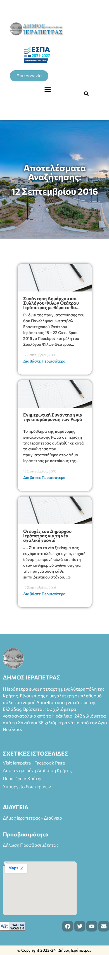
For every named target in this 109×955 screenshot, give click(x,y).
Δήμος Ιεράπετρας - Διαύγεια (32, 817)
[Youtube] (91, 926)
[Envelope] (103, 926)
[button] (47, 89)
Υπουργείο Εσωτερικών (27, 786)
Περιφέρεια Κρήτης (22, 778)
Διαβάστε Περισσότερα (44, 361)
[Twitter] (79, 926)
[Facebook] (67, 926)
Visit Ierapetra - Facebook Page (34, 762)
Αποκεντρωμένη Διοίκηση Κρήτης (37, 770)
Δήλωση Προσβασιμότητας (31, 845)
